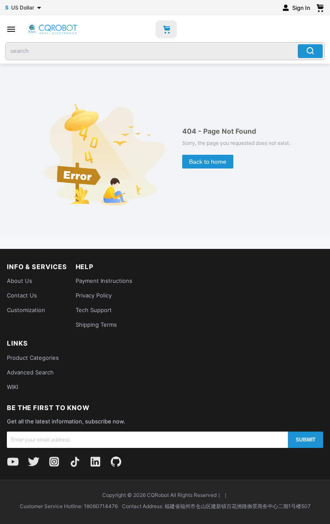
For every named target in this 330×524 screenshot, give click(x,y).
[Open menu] (11, 29)
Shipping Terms (96, 324)
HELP (85, 267)
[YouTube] (13, 462)
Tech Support (94, 309)
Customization (26, 309)
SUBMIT (305, 440)
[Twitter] (34, 462)
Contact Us (22, 295)
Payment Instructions (104, 280)
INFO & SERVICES (37, 267)
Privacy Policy (94, 295)
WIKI (12, 386)
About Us (19, 280)
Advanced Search (30, 372)
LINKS (17, 343)
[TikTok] (75, 462)
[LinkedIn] (95, 462)
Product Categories (33, 357)
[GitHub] (116, 462)
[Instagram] (54, 462)
